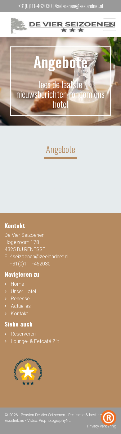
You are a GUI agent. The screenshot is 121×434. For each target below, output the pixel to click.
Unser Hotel (23, 291)
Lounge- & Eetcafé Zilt (35, 341)
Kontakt (19, 314)
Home (17, 284)
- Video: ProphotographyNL (48, 420)
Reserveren (23, 334)
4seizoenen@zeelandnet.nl (79, 6)
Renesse (20, 299)
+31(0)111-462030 (35, 6)
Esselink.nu (14, 420)
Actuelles (21, 306)
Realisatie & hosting (85, 415)
